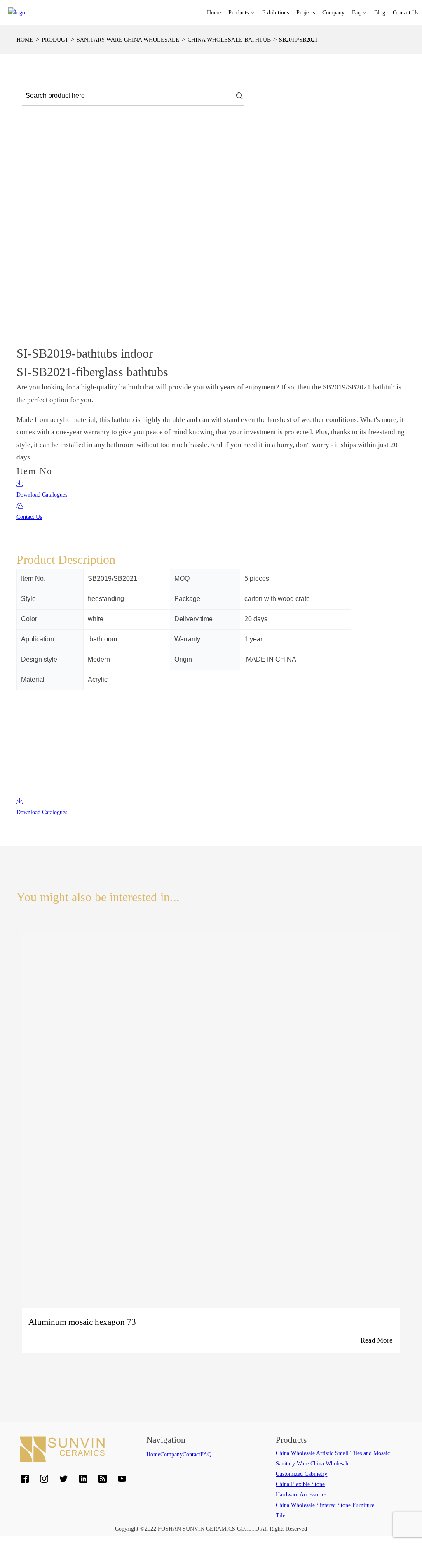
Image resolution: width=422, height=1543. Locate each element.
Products (238, 12)
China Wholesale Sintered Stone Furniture (325, 1505)
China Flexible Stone (300, 1484)
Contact (191, 1454)
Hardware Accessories (301, 1494)
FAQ (205, 1454)
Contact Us (405, 12)
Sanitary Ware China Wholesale (128, 40)
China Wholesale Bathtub (229, 40)
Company (333, 12)
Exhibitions (275, 12)
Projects (305, 12)
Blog (379, 12)
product (55, 40)
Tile (280, 1515)
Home (214, 12)
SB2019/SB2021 (298, 40)
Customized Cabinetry (301, 1474)
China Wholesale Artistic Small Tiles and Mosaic (333, 1453)
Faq (356, 12)
